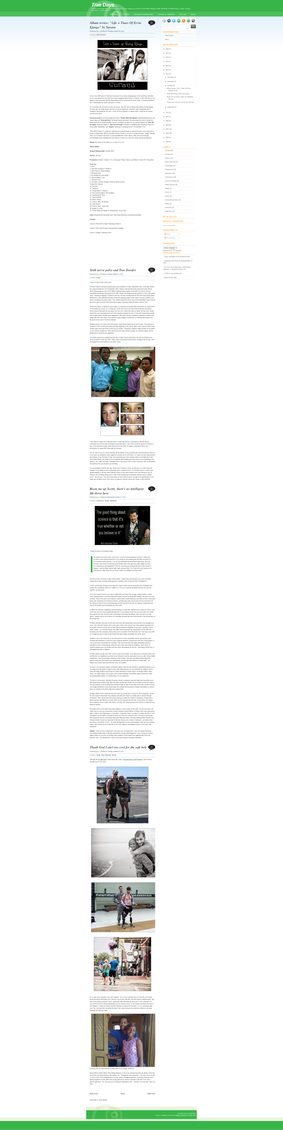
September (170, 107)
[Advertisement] (106, 253)
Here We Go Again (102, 224)
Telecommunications (171, 200)
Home (123, 1094)
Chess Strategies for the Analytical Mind (177, 256)
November (170, 81)
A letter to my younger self (172, 273)
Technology (168, 166)
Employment (169, 169)
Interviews (168, 207)
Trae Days (102, 5)
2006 (167, 133)
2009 (167, 121)
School (167, 196)
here (100, 113)
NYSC (167, 192)
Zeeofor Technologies (143, 14)
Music (193, 14)
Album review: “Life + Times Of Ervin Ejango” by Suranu (115, 24)
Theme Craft (192, 1115)
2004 (167, 141)
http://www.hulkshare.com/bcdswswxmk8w (127, 215)
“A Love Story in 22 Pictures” (133, 759)
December (170, 77)
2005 (167, 137)
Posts (168, 234)
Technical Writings (166, 14)
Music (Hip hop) (106, 755)
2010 (167, 116)
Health (98, 278)
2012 (167, 74)
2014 (167, 65)
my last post (102, 759)
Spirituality (113, 501)
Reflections (168, 211)
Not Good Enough (102, 228)
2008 (167, 125)
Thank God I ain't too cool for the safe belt (118, 747)
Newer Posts (94, 1094)
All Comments (170, 238)
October (169, 85)
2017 (167, 53)
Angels (98, 232)
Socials (167, 154)
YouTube (182, 14)
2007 (167, 129)
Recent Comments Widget (169, 225)
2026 (167, 49)
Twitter (125, 14)
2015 (167, 61)
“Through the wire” (126, 1075)
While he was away (170, 277)
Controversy (100, 501)
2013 (167, 70)
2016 (167, 57)
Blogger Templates (181, 1115)
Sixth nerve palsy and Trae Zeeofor (113, 270)
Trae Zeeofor (169, 35)
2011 (167, 112)
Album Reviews (101, 35)
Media (167, 204)
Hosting (164, 1115)
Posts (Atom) (103, 1100)
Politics (167, 158)
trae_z (167, 39)
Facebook (114, 14)
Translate (178, 250)
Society (107, 501)
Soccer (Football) (170, 181)
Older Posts (151, 1094)
